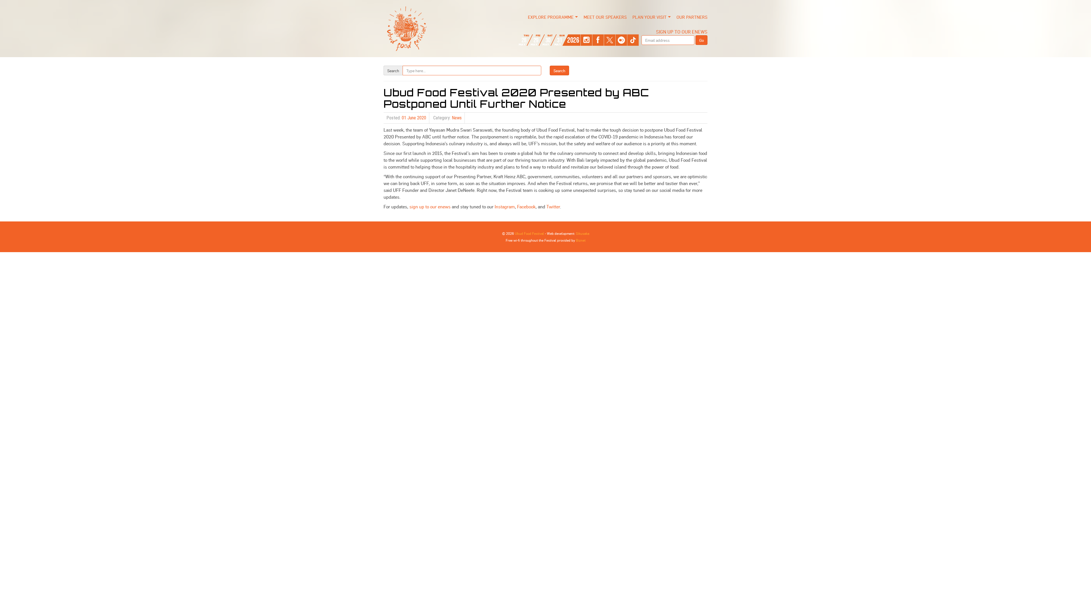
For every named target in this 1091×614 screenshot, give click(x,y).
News (457, 118)
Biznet (581, 240)
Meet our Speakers (605, 17)
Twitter (553, 206)
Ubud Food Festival (529, 233)
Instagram (505, 206)
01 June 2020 (414, 118)
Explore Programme (551, 17)
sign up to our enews (430, 206)
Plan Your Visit (649, 17)
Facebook (526, 206)
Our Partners (691, 17)
